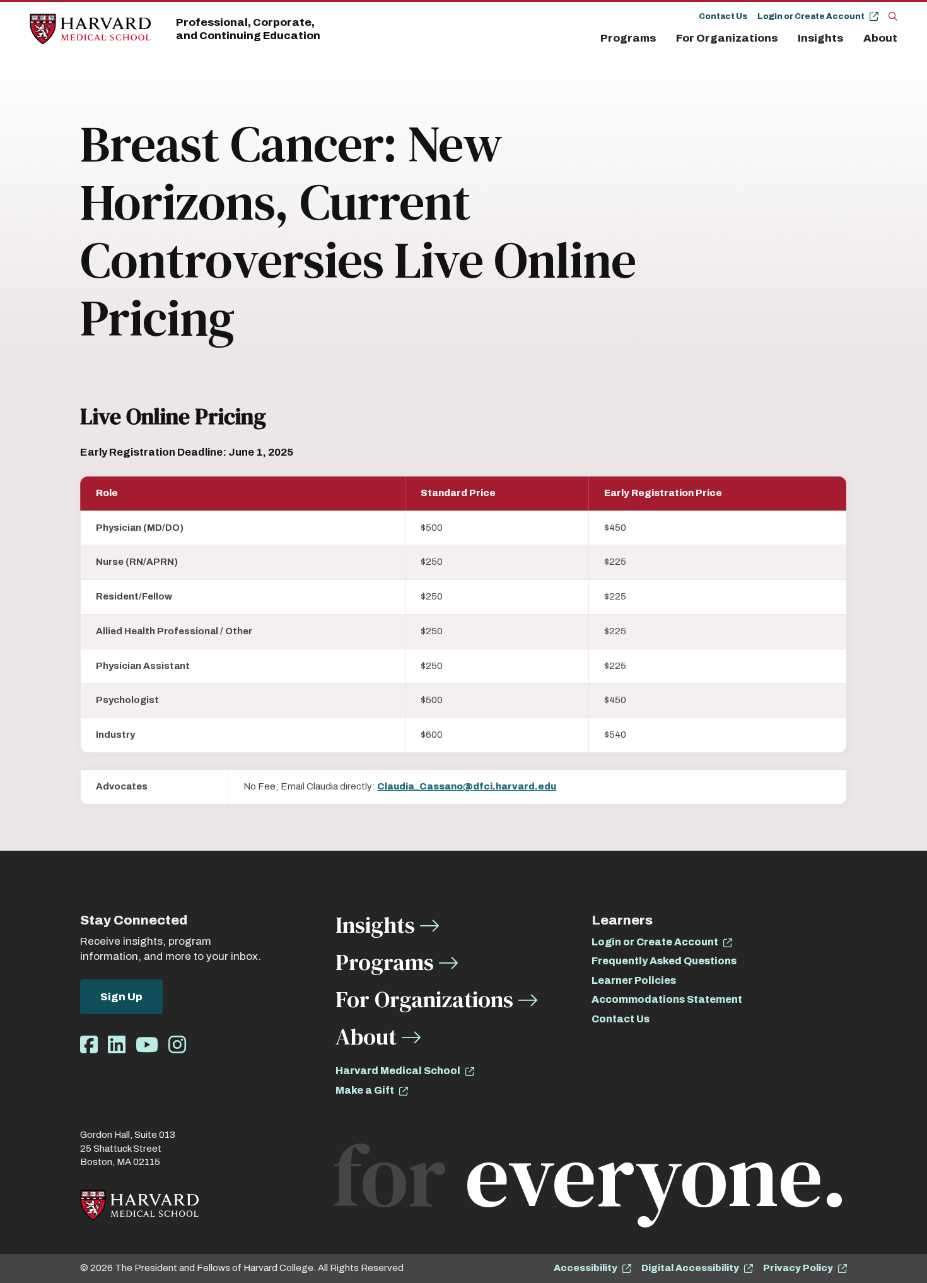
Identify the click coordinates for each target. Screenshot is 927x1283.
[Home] (90, 29)
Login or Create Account (811, 16)
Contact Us (723, 16)
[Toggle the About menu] (900, 38)
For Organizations (727, 38)
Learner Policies (634, 980)
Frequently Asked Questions (664, 960)
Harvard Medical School (397, 1070)
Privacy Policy (798, 1268)
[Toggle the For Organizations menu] (785, 38)
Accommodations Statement (667, 999)
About (880, 38)
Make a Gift (364, 1090)
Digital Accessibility (690, 1268)
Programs (628, 38)
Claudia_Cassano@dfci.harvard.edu (466, 786)
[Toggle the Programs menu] (663, 38)
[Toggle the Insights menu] (850, 38)
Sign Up (121, 997)
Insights (820, 38)
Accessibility (585, 1268)
